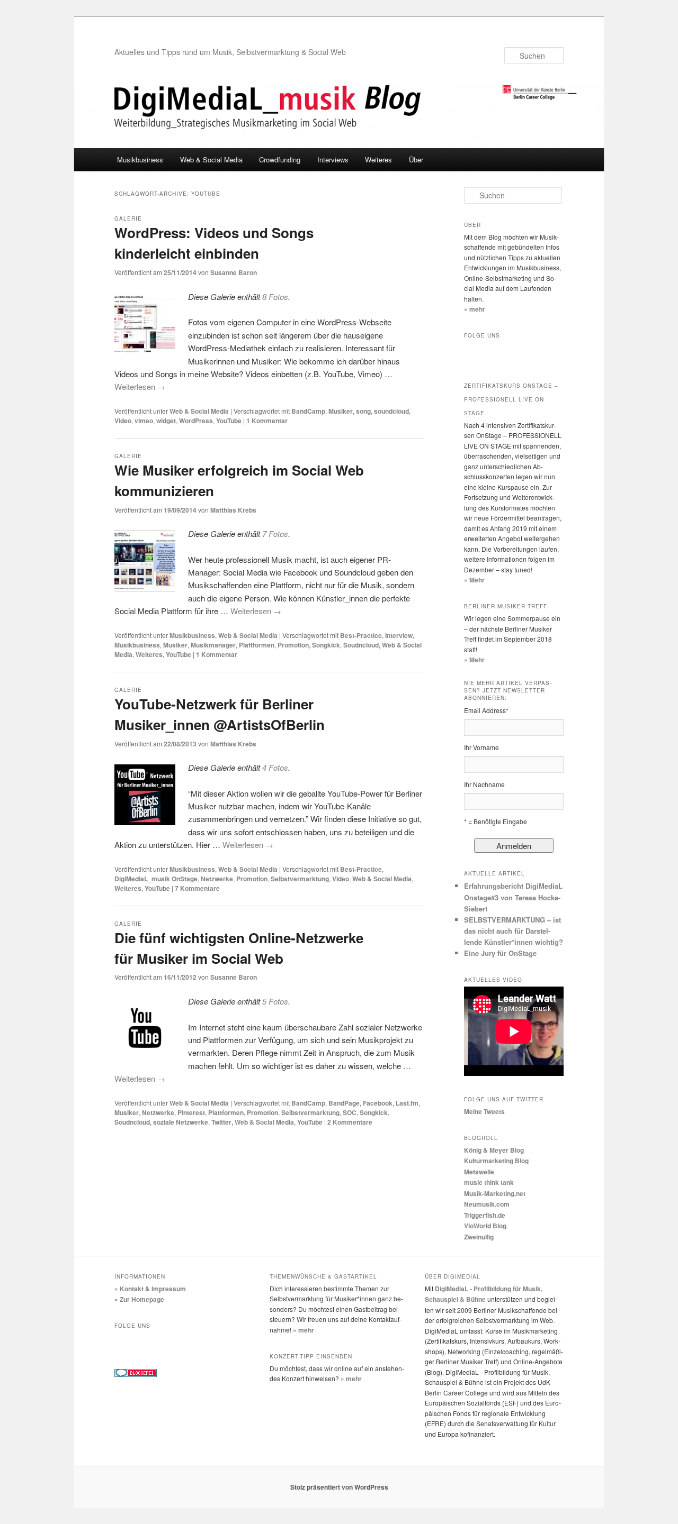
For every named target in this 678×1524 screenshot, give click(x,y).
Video (122, 420)
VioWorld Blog (485, 1225)
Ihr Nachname (484, 784)
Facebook (377, 1103)
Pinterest (191, 1112)
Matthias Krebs (233, 510)
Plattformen (256, 645)
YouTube (229, 420)
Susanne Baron (233, 272)
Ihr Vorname (481, 747)
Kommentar (267, 420)
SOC (349, 1112)
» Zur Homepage (139, 1299)
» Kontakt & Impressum (150, 1288)
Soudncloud (361, 645)
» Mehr (474, 580)
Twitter (221, 1122)
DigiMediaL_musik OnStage (156, 878)
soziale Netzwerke (180, 1122)
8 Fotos (275, 296)
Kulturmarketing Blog (496, 1160)
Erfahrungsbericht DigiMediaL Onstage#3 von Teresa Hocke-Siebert (513, 897)
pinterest (214, 1343)
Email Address (486, 710)
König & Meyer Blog (494, 1150)
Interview (399, 635)
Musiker (340, 411)
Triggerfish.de (484, 1215)
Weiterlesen (139, 386)
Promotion (293, 645)
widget (166, 420)
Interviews (333, 159)
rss (541, 352)
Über (416, 159)
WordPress (196, 420)
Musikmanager (213, 645)
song (363, 411)
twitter (496, 352)
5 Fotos (275, 1001)
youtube (519, 352)
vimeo (144, 420)
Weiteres (378, 159)
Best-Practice (361, 635)
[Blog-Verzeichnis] (135, 1374)
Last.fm (407, 1103)
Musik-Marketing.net (494, 1193)
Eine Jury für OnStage (500, 953)
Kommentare (197, 888)
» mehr (474, 309)
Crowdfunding (279, 159)
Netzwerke (217, 878)
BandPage (344, 1103)
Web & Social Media (211, 159)
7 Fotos (275, 533)
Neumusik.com (487, 1204)
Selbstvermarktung (300, 878)
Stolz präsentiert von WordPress (339, 1487)
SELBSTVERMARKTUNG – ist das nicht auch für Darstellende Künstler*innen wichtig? (513, 931)
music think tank (489, 1182)
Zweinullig (479, 1237)
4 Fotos (275, 767)
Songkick (326, 645)
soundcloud (391, 411)
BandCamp (308, 411)
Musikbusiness (140, 159)
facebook (474, 352)
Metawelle (479, 1171)
